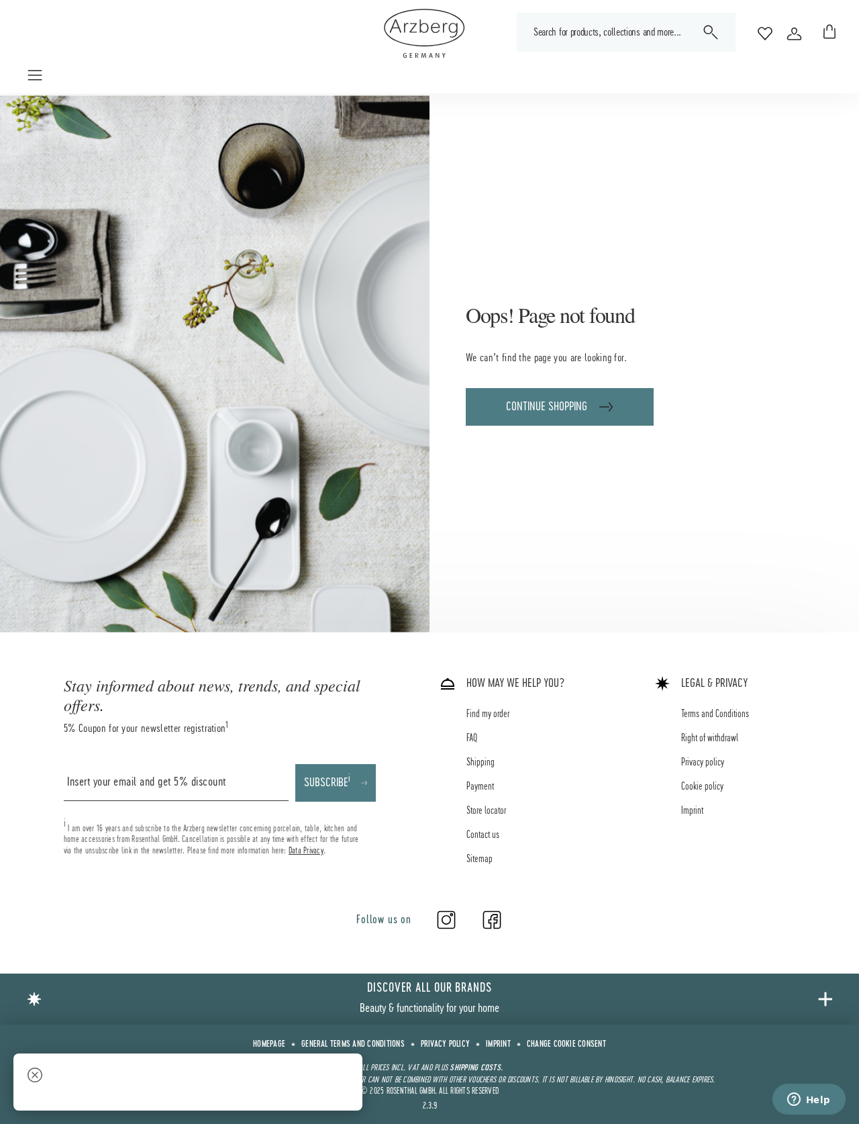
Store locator (486, 811)
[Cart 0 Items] (827, 33)
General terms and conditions (353, 1045)
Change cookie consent (566, 1045)
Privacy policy (702, 762)
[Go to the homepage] (424, 33)
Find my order (487, 714)
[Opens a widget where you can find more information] (809, 1100)
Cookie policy (702, 787)
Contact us (482, 835)
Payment (480, 787)
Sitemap (479, 859)
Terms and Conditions (715, 714)
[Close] (35, 1076)
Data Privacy (306, 851)
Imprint (692, 811)
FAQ (471, 738)
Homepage (269, 1045)
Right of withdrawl (709, 738)
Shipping (480, 762)
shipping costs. (476, 1068)
